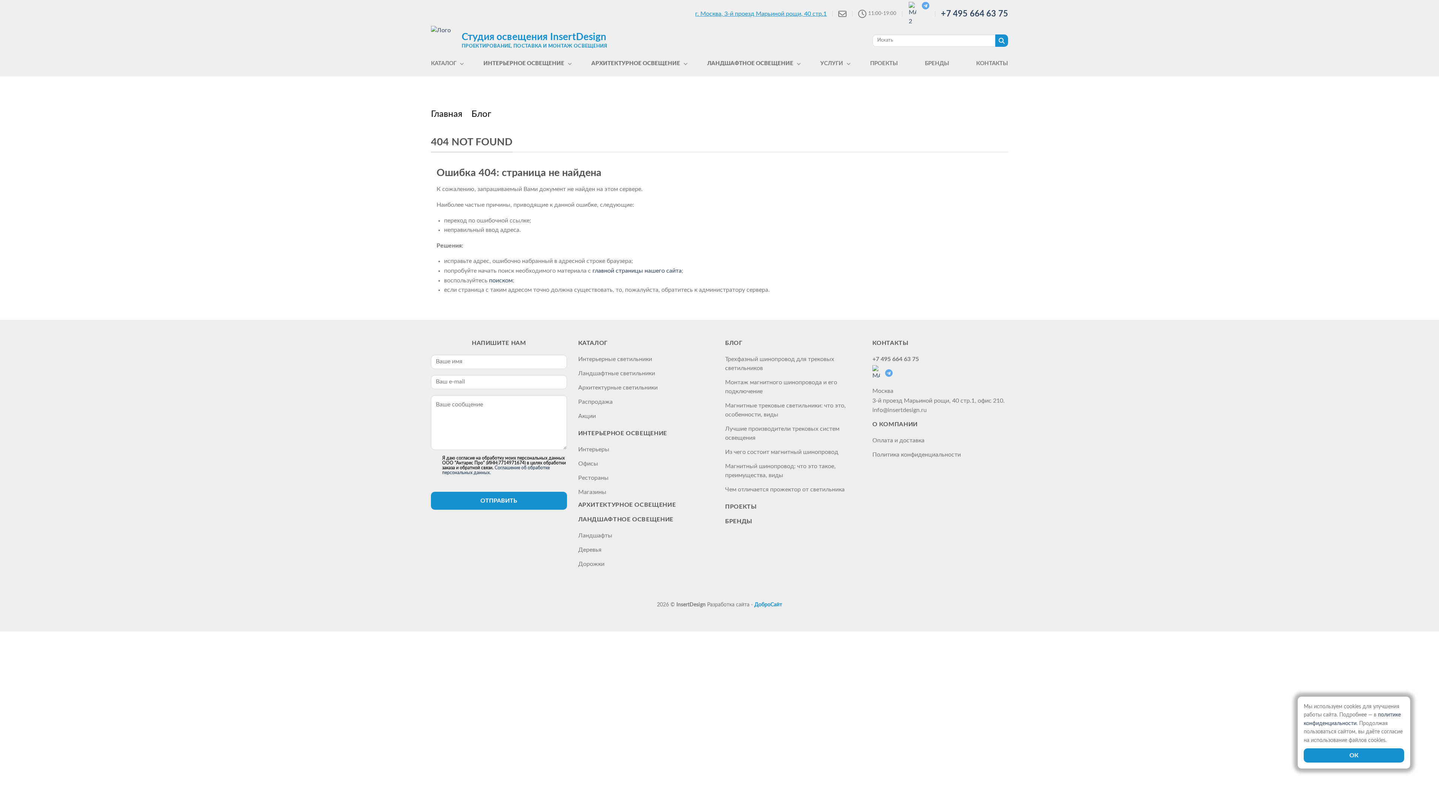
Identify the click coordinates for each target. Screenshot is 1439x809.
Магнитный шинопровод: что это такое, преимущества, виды (780, 470)
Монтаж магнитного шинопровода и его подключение (781, 386)
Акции (587, 416)
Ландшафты (595, 536)
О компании (895, 424)
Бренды (738, 521)
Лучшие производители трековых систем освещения (782, 433)
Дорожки (591, 564)
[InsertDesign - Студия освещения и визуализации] (444, 40)
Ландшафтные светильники (616, 373)
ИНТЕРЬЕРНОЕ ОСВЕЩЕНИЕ (622, 433)
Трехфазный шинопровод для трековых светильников (779, 363)
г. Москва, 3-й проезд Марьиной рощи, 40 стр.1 (761, 14)
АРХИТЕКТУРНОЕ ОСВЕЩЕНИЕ (627, 505)
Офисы (588, 464)
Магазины (592, 492)
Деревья (589, 550)
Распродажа (595, 402)
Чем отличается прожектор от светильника (785, 490)
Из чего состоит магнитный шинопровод (781, 452)
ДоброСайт (768, 604)
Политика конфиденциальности (916, 455)
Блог (734, 343)
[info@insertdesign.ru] (842, 14)
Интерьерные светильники (615, 359)
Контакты (890, 343)
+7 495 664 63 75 (974, 14)
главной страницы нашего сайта (637, 271)
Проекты (741, 507)
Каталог (593, 343)
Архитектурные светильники (618, 388)
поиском (501, 281)
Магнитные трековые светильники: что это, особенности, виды (785, 410)
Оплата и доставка (898, 440)
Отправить (498, 501)
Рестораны (593, 478)
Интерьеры (593, 449)
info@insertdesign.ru (899, 410)
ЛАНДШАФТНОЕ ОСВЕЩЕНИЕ (625, 519)
